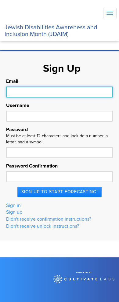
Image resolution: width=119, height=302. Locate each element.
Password (57, 135)
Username (17, 105)
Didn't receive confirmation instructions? (48, 219)
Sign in (13, 205)
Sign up (14, 212)
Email (12, 81)
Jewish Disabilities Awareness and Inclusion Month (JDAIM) (51, 29)
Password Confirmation (32, 166)
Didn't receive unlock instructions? (42, 226)
